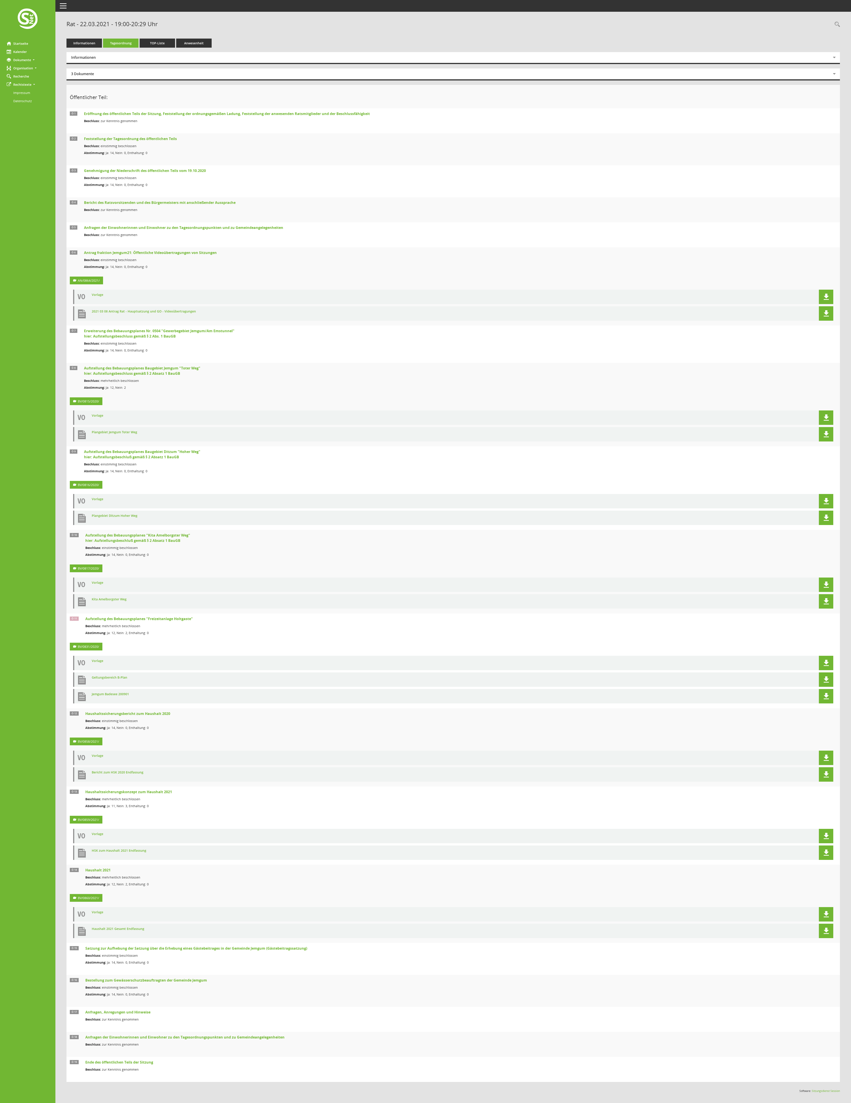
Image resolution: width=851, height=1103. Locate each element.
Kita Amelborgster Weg (109, 599)
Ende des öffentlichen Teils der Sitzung (119, 1062)
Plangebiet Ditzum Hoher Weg (114, 516)
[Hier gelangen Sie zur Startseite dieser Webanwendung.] (27, 19)
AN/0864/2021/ (89, 280)
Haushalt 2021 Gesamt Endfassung (118, 929)
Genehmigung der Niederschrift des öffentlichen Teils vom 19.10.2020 (145, 170)
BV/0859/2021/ (88, 820)
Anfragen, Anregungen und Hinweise (117, 1012)
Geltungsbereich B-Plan (109, 677)
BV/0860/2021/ (88, 898)
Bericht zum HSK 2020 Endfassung (117, 772)
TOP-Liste (157, 43)
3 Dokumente (82, 73)
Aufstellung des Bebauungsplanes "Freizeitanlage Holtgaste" (139, 618)
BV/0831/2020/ (88, 646)
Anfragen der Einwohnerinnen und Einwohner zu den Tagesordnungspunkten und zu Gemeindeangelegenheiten (183, 227)
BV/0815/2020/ (88, 401)
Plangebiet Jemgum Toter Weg (114, 432)
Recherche (21, 76)
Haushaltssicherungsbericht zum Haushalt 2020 (127, 713)
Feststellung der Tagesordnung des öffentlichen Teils (130, 138)
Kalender (20, 52)
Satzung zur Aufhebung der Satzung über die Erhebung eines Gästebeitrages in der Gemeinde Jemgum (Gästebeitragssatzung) (196, 948)
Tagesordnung (121, 43)
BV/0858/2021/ (88, 741)
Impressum (21, 93)
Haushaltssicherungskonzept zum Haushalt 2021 (128, 791)
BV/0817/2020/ (88, 568)
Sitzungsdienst (826, 1091)
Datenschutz (22, 101)
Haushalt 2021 (98, 870)
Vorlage (97, 295)
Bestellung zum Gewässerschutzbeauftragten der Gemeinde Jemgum (146, 980)
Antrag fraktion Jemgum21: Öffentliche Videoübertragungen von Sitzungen (150, 252)
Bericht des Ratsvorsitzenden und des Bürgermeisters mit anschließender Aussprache (160, 202)
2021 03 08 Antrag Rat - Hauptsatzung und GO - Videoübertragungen (144, 311)
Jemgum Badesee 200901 (110, 694)
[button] (27, 60)
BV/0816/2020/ (88, 485)
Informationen (84, 43)
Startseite (20, 43)
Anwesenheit (194, 43)
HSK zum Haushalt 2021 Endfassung (119, 851)
